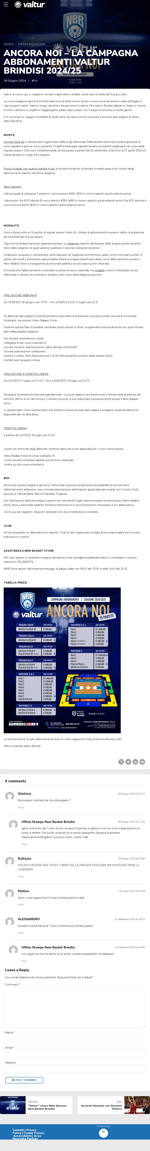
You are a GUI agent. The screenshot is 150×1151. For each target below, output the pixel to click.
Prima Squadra (31, 44)
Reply (21, 807)
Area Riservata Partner (27, 1137)
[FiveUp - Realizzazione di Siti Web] (103, 1131)
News (9, 44)
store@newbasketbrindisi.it (90, 557)
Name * (10, 1032)
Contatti (18, 1130)
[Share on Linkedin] (135, 762)
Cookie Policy (33, 1133)
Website (10, 1062)
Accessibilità (22, 1136)
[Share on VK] (142, 762)
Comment (12, 984)
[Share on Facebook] (121, 762)
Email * (9, 1047)
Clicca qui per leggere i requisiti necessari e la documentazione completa (51, 512)
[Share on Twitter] (128, 762)
